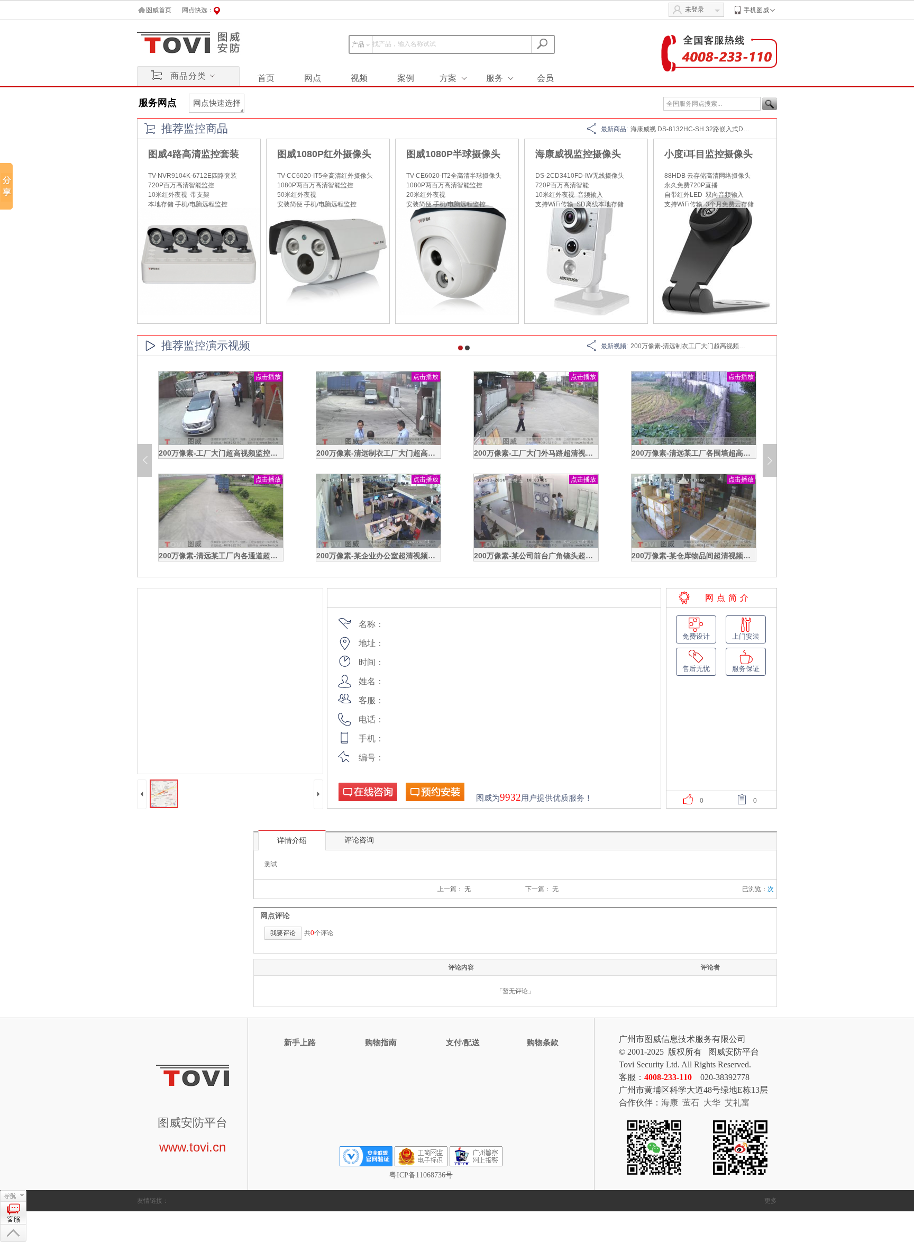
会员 (545, 78)
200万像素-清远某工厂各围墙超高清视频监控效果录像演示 (728, 453)
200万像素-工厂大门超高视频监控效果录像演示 (237, 453)
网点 (312, 78)
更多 (770, 1200)
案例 (405, 78)
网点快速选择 (217, 103)
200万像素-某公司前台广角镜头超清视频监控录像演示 (563, 555)
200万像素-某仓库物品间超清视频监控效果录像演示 (717, 555)
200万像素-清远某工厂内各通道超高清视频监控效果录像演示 (259, 555)
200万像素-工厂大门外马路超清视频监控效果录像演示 (563, 453)
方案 (448, 78)
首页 (266, 78)
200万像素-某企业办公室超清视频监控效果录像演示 (401, 555)
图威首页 (158, 10)
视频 (359, 78)
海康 (669, 1102)
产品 (358, 44)
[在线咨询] (367, 791)
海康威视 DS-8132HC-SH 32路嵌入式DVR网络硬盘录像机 (713, 129)
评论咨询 (359, 840)
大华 (711, 1102)
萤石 (690, 1102)
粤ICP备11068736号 (421, 1175)
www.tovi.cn (192, 1147)
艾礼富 (737, 1102)
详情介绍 (292, 841)
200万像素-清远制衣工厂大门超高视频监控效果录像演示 (710, 346)
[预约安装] (434, 791)
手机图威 (756, 10)
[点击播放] (221, 443)
